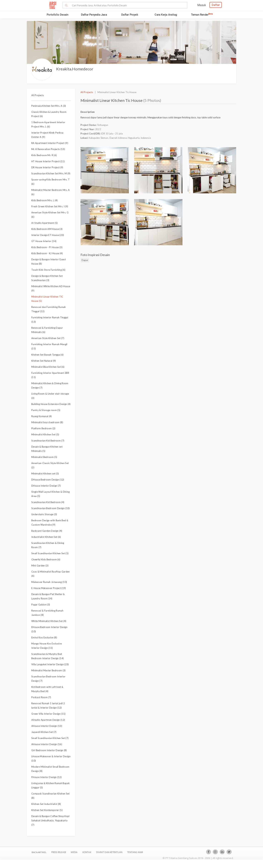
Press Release (59, 852)
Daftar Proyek (129, 14)
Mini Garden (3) (39, 565)
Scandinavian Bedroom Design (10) (50, 508)
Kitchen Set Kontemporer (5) (47, 810)
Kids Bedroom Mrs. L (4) (44, 200)
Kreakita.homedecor (74, 68)
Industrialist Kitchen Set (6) (46, 536)
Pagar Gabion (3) (40, 604)
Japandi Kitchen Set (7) (44, 732)
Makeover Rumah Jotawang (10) (49, 582)
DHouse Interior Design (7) (46, 485)
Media (74, 852)
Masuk (201, 5)
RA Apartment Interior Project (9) (49, 143)
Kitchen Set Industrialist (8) (46, 804)
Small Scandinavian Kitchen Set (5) (50, 553)
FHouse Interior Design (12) (46, 777)
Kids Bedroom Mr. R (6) (44, 155)
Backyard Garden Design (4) (46, 530)
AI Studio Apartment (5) (44, 222)
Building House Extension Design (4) (51, 404)
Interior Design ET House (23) (47, 235)
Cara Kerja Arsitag (166, 14)
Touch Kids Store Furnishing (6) (48, 269)
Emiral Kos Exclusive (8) (44, 637)
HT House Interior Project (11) (48, 161)
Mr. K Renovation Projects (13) (48, 149)
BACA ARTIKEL (39, 852)
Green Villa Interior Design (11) (48, 713)
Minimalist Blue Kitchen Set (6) (47, 366)
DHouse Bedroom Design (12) (47, 479)
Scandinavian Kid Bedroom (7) (47, 440)
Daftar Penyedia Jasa (94, 14)
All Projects (37, 95)
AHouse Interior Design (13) (46, 725)
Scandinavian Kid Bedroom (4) (47, 502)
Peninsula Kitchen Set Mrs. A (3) (48, 105)
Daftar (216, 5)
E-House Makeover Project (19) (48, 588)
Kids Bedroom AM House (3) (46, 229)
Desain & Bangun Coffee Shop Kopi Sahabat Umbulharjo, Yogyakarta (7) (50, 820)
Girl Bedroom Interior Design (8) (49, 750)
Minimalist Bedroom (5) (44, 457)
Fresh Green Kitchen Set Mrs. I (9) (49, 206)
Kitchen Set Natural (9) (43, 360)
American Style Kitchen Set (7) (47, 338)
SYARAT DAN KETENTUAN (109, 852)
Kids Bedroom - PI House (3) (46, 247)
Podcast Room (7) (41, 697)
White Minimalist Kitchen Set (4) (48, 621)
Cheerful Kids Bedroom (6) (45, 559)
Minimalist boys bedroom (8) (47, 422)
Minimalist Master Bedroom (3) (48, 670)
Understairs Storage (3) (44, 514)
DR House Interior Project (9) (47, 167)
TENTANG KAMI (135, 852)
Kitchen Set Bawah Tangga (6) (47, 354)
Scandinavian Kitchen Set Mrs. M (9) (50, 173)
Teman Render (202, 14)
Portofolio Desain (57, 14)
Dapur (85, 260)
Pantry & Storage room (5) (45, 410)
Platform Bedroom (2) (43, 428)
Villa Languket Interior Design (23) (50, 664)
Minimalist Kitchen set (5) (45, 473)
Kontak (87, 852)
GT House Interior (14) (43, 241)
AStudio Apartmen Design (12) (48, 719)
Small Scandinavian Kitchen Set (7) (50, 738)
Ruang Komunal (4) (41, 416)
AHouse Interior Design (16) (46, 744)
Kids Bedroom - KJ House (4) (47, 253)
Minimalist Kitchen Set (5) (45, 434)
